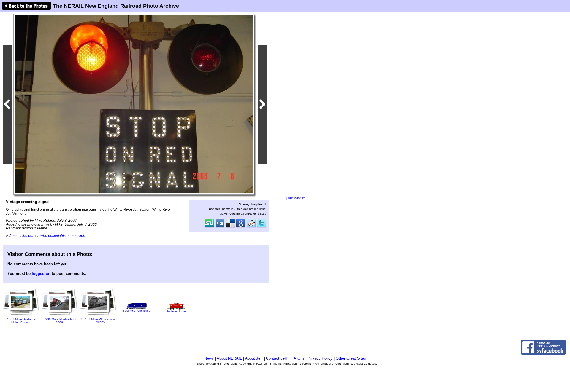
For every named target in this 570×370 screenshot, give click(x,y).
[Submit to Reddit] (251, 227)
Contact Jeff (276, 358)
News (209, 358)
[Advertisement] (296, 104)
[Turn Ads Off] (295, 198)
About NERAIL (229, 358)
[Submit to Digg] (220, 227)
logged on (41, 273)
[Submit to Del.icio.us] (230, 227)
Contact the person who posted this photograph (47, 235)
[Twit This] (261, 227)
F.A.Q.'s (297, 358)
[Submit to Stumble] (209, 227)
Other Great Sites (351, 358)
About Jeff (254, 358)
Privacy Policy (320, 358)
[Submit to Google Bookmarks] (241, 227)
